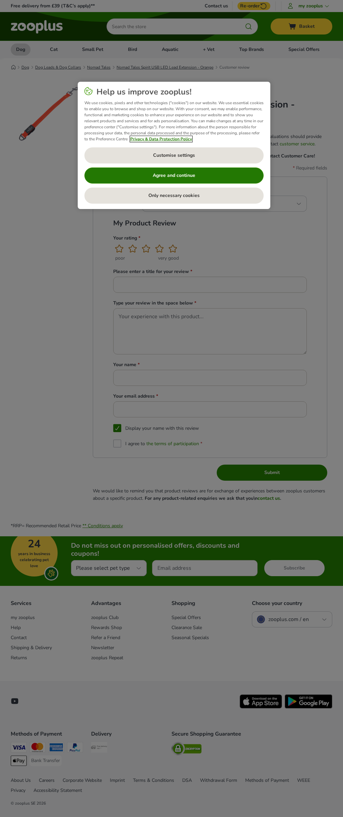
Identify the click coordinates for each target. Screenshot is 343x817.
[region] (174, 145)
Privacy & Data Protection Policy (161, 139)
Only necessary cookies (174, 195)
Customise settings (174, 155)
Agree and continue (174, 175)
